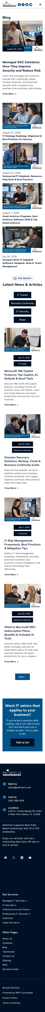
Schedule (7, 943)
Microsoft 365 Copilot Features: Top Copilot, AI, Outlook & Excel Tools (21, 374)
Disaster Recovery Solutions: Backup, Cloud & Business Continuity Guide (22, 461)
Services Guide (10, 969)
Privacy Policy (10, 998)
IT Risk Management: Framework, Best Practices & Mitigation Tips (22, 544)
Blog (4, 947)
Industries (7, 918)
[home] (9, 4)
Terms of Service (11, 1003)
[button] (40, 4)
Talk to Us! (22, 742)
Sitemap (6, 960)
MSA (4, 965)
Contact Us (8, 956)
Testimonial (8, 952)
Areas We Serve (10, 922)
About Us (7, 938)
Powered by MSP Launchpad (17, 992)
